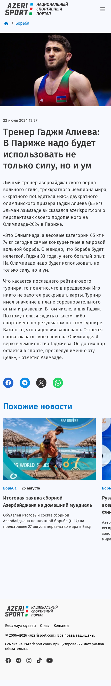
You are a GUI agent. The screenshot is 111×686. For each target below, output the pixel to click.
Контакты (61, 625)
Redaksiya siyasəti (20, 625)
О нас (45, 625)
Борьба (22, 23)
